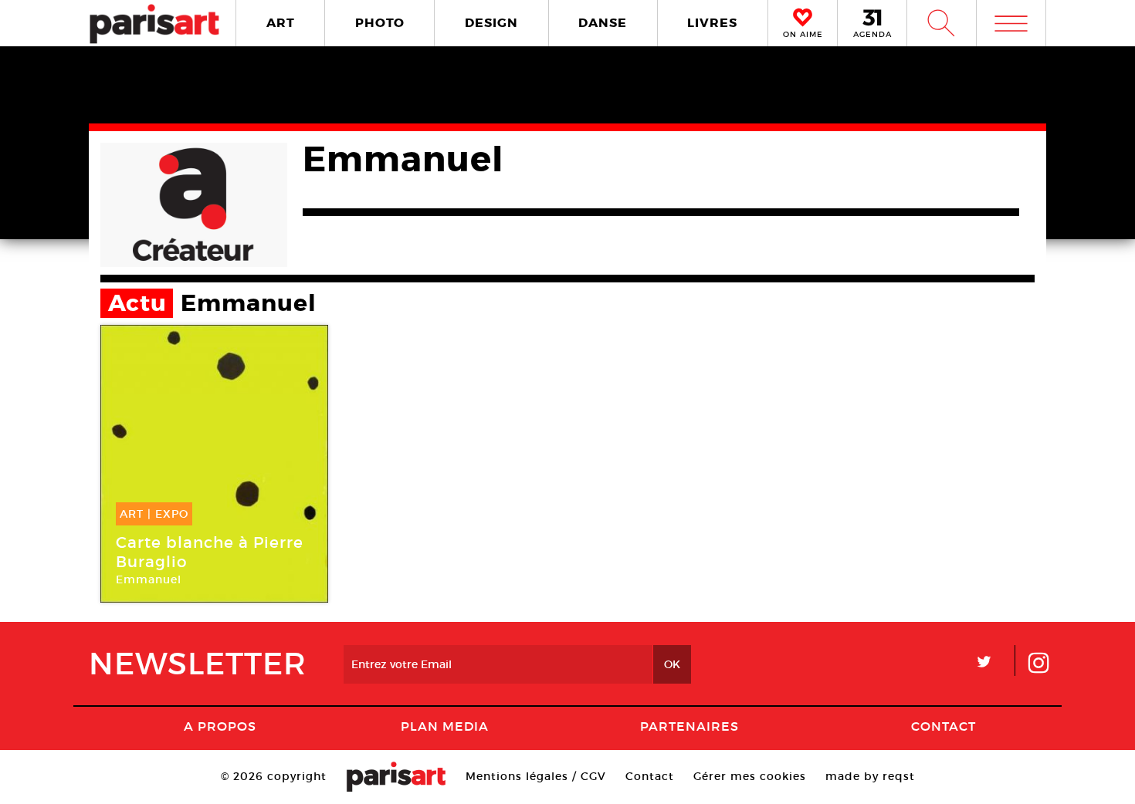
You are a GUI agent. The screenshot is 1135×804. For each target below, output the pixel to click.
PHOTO (380, 23)
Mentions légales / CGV (536, 776)
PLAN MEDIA (445, 726)
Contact (943, 726)
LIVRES (712, 23)
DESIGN (491, 23)
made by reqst (870, 776)
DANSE (602, 23)
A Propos (220, 726)
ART (280, 23)
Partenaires (689, 726)
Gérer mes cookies (749, 776)
